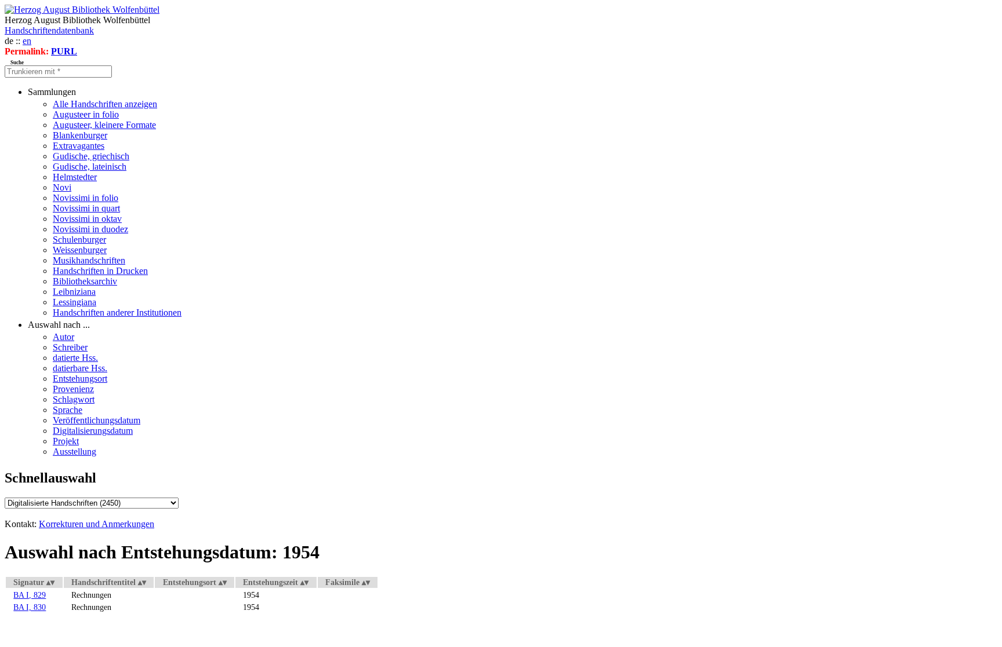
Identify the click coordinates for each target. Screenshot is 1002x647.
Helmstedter (75, 177)
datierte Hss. (75, 358)
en (27, 41)
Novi (62, 187)
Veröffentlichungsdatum (96, 420)
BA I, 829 (29, 595)
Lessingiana (74, 302)
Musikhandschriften (89, 260)
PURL (64, 51)
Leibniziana (74, 292)
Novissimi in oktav (87, 219)
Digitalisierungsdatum (93, 431)
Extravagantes (78, 146)
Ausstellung (74, 451)
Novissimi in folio (85, 198)
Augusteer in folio (86, 114)
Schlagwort (74, 399)
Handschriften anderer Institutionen (117, 312)
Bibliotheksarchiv (85, 281)
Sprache (67, 410)
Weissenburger (80, 250)
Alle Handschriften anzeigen (105, 104)
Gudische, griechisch (91, 156)
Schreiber (70, 347)
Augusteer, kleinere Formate (104, 125)
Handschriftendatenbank (49, 30)
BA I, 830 (29, 607)
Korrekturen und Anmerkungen (96, 524)
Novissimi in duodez (90, 229)
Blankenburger (80, 135)
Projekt (66, 441)
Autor (63, 337)
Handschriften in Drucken (100, 271)
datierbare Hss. (80, 368)
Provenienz (73, 389)
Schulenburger (79, 239)
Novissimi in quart (86, 208)
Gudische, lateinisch (89, 166)
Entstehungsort (80, 378)
